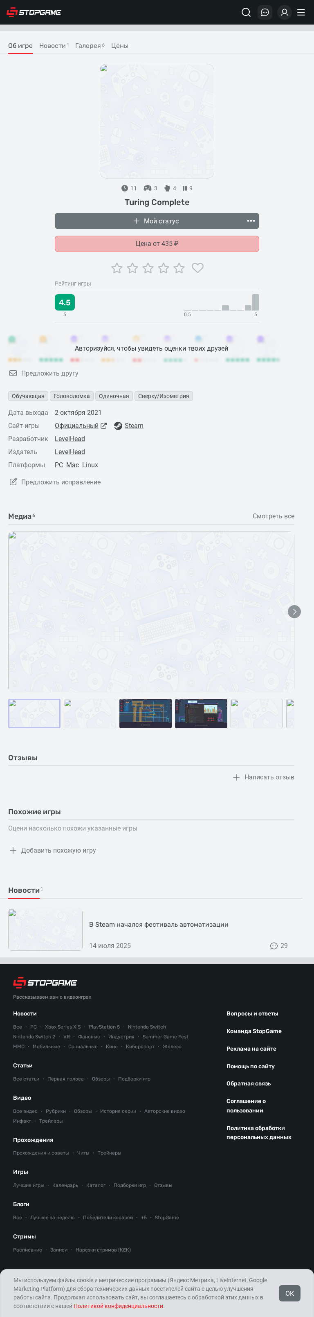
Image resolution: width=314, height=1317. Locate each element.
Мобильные (46, 1046)
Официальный (77, 426)
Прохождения (33, 1140)
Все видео (25, 1111)
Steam (134, 426)
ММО (19, 1046)
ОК (289, 1293)
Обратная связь (249, 1083)
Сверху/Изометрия (163, 396)
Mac (72, 465)
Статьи (23, 1065)
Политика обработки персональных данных (259, 1133)
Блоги (21, 1204)
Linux (90, 465)
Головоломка (72, 396)
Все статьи (26, 1079)
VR (66, 1037)
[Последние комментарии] (265, 12)
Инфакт (22, 1121)
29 (284, 946)
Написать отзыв (269, 777)
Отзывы (163, 1185)
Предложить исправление (61, 482)
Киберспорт (140, 1046)
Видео (22, 1097)
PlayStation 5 (104, 1027)
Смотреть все (273, 516)
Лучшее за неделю (52, 1217)
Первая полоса (65, 1079)
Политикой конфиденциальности (118, 1306)
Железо (172, 1046)
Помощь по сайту (251, 1066)
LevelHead (70, 439)
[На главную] (34, 12)
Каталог (95, 1185)
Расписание (27, 1250)
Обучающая (28, 396)
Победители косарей (108, 1217)
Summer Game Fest (165, 1037)
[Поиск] (246, 12)
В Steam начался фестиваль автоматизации (159, 924)
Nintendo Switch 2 (34, 1037)
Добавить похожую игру (58, 850)
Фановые (89, 1037)
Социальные (83, 1046)
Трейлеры (51, 1121)
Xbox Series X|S (63, 1027)
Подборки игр (134, 1079)
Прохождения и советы (41, 1153)
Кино (112, 1046)
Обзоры (101, 1079)
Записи (58, 1250)
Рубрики (56, 1111)
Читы (83, 1153)
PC (59, 465)
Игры (20, 1171)
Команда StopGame (254, 1031)
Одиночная (114, 396)
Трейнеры (109, 1153)
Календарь (65, 1185)
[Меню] (302, 12)
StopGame (167, 1217)
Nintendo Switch (147, 1027)
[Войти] (284, 12)
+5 (144, 1217)
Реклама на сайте (251, 1048)
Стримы (24, 1236)
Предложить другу (49, 373)
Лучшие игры (28, 1185)
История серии (118, 1111)
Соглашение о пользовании (246, 1106)
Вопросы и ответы (252, 1013)
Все (17, 1027)
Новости (25, 1013)
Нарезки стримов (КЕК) (103, 1250)
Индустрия (121, 1037)
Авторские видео (164, 1111)
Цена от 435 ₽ (157, 244)
